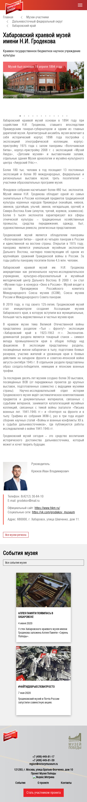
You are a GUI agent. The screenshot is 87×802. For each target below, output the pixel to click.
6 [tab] (41, 115)
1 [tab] (20, 115)
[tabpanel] (43, 80)
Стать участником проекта (44, 792)
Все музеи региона (15, 534)
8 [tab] (49, 115)
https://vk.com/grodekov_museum (53, 512)
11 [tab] (62, 115)
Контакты (66, 782)
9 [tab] (54, 115)
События (20, 782)
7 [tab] (45, 115)
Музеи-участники (37, 17)
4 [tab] (32, 115)
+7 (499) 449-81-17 (43, 756)
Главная (8, 17)
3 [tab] (28, 115)
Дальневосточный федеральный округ (37, 21)
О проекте (43, 782)
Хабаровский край (24, 26)
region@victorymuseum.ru (43, 763)
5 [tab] (37, 115)
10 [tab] (58, 115)
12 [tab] (66, 115)
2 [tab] (24, 115)
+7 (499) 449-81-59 (43, 760)
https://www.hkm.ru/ (47, 508)
